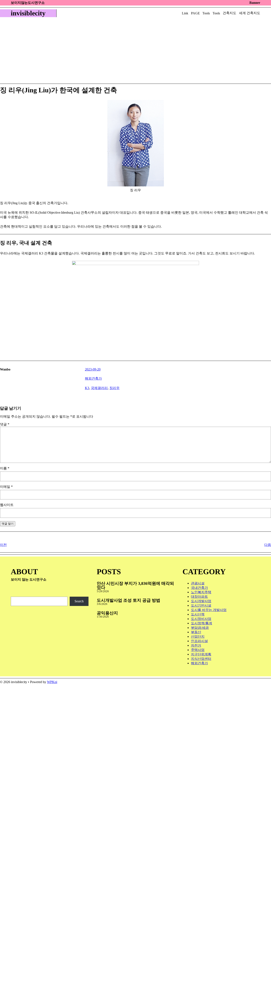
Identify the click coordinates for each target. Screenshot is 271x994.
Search (79, 601)
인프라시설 (199, 641)
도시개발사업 (201, 601)
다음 (267, 545)
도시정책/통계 (201, 623)
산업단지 (198, 636)
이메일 (6, 486)
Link (185, 13)
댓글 (4, 424)
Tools (206, 13)
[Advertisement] (130, 51)
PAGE (195, 13)
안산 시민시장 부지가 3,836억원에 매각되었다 (135, 585)
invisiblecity (28, 13)
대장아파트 (199, 596)
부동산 (196, 632)
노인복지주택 (201, 592)
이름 (4, 468)
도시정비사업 (201, 619)
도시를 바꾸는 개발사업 (209, 610)
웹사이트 (7, 505)
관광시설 (198, 583)
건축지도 (229, 13)
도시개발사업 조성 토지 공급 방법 (128, 600)
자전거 (196, 645)
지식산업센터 (201, 658)
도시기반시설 (201, 605)
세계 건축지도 (249, 13)
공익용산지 (107, 613)
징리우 (114, 388)
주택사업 (198, 650)
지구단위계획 (201, 654)
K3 (87, 388)
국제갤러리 (99, 388)
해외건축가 (93, 378)
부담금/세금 (200, 627)
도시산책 (198, 614)
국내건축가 (199, 587)
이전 (3, 545)
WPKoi (52, 682)
